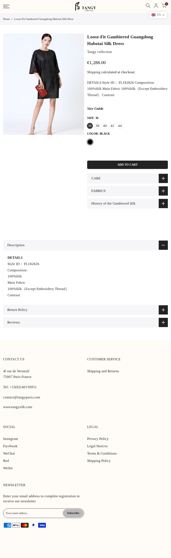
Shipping (94, 72)
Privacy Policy (98, 439)
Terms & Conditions (102, 453)
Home (6, 19)
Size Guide (95, 109)
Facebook (10, 446)
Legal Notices (97, 446)
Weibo (8, 468)
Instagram (10, 439)
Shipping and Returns (103, 371)
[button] (158, 15)
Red (6, 461)
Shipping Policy (99, 461)
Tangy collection (99, 52)
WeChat (9, 453)
